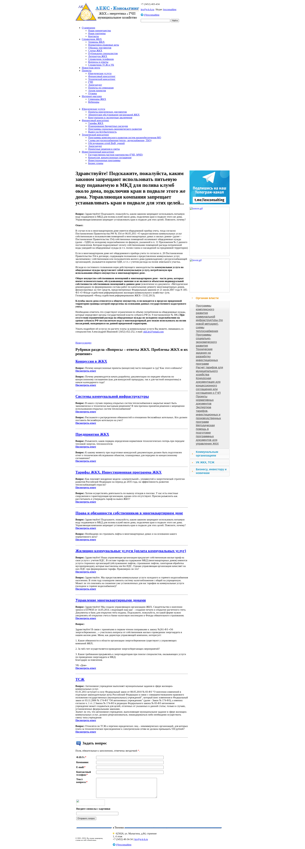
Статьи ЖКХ (95, 50)
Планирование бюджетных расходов (108, 126)
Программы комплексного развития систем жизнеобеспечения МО (124, 137)
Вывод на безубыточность (102, 131)
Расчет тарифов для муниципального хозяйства (209, 371)
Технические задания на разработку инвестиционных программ (207, 356)
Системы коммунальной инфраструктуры (112, 396)
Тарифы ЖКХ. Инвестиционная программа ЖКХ (118, 472)
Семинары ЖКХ (97, 99)
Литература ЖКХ (97, 56)
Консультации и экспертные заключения (110, 117)
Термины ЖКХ (96, 42)
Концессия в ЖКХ (91, 361)
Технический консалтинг (101, 79)
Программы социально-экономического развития (115, 129)
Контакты (93, 36)
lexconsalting (169, 9)
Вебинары (93, 102)
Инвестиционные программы (104, 160)
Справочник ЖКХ (92, 39)
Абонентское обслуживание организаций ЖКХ (114, 114)
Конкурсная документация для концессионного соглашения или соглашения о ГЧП (208, 385)
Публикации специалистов (103, 53)
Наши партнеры (97, 33)
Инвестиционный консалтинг (98, 151)
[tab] (210, 298)
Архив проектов (97, 90)
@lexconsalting (151, 14)
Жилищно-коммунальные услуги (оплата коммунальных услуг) (130, 551)
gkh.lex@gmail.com (153, 331)
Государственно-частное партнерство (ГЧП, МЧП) (115, 154)
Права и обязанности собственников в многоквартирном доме (129, 513)
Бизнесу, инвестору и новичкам (211, 471)
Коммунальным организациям (207, 453)
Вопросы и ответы (98, 62)
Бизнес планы (95, 163)
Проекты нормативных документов (205, 400)
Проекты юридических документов (107, 111)
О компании (88, 27)
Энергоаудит (95, 84)
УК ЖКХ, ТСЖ (205, 462)
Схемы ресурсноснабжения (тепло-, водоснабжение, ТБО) (119, 140)
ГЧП (90, 82)
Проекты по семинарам (101, 87)
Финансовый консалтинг (101, 76)
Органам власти (207, 298)
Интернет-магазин (92, 96)
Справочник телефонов (101, 59)
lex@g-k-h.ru (147, 9)
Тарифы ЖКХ (95, 123)
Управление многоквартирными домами (110, 600)
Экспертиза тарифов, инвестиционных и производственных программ (208, 414)
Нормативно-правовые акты (103, 44)
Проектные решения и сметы (104, 149)
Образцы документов (99, 47)
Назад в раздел (83, 342)
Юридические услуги (100, 73)
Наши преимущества (99, 30)
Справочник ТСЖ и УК (101, 64)
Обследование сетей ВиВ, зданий (106, 143)
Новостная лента (91, 67)
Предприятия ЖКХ (92, 434)
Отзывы (92, 93)
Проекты (87, 70)
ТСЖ (80, 679)
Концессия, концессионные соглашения (109, 157)
